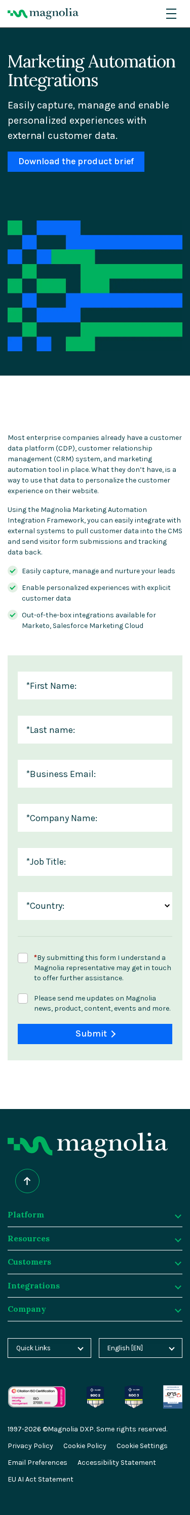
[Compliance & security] (95, 1390)
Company (27, 1309)
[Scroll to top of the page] (27, 1181)
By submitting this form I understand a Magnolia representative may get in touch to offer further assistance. (102, 967)
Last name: (50, 729)
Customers (29, 1262)
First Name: (51, 685)
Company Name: (61, 817)
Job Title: (46, 862)
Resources (29, 1238)
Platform (26, 1214)
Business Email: (61, 773)
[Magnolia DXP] (43, 14)
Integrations (34, 1285)
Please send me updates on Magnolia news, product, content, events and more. (102, 1003)
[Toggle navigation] (171, 14)
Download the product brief (76, 161)
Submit (91, 1033)
